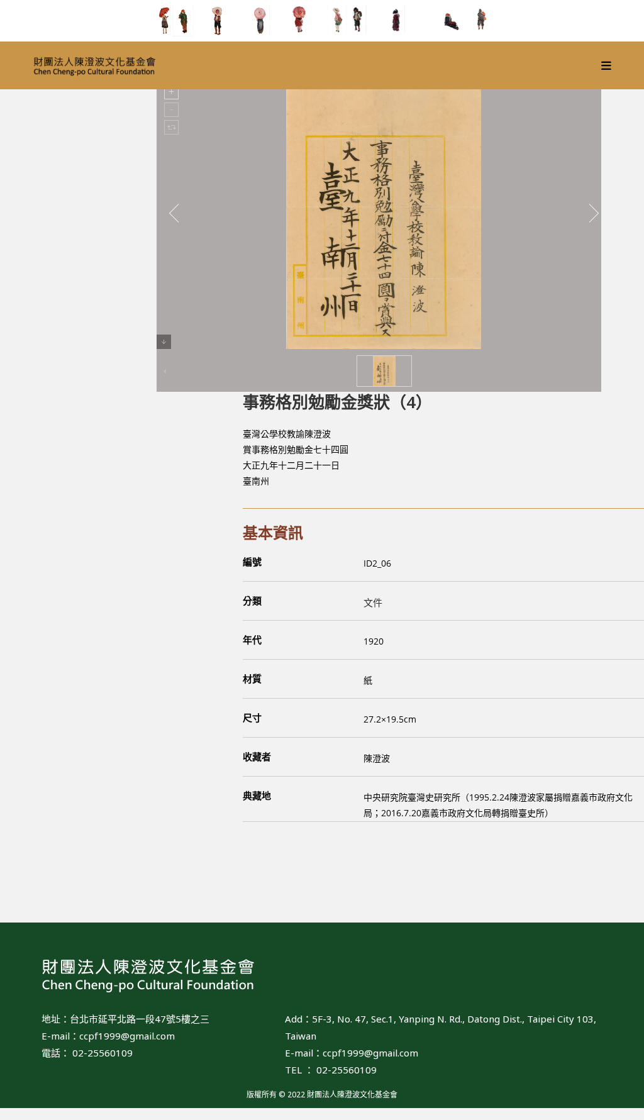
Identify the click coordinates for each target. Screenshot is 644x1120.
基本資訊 (273, 532)
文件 (373, 602)
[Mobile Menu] (606, 65)
